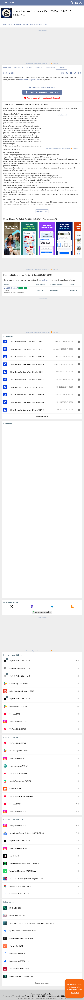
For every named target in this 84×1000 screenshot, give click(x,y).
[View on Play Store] (71, 73)
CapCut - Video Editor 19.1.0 (20, 668)
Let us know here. (47, 994)
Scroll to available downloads (43, 92)
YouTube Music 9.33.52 (18, 729)
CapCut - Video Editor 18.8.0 (20, 661)
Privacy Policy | (30, 996)
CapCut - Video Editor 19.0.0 (20, 676)
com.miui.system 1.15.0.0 (19, 766)
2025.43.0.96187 (12, 288)
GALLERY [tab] (29, 67)
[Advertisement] (42, 46)
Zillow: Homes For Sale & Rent (23, 24)
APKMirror (9, 3)
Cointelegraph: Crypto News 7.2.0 (21, 938)
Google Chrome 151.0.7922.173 (21, 886)
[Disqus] (42, 511)
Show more (41, 211)
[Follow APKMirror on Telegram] (52, 607)
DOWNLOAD (38, 67)
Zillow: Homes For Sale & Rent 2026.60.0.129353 (27, 357)
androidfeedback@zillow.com (29, 80)
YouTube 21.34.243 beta (18, 774)
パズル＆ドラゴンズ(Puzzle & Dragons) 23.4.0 (26, 879)
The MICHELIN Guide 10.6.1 (19, 969)
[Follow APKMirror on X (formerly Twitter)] (11, 607)
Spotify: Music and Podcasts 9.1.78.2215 (24, 864)
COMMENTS (61, 67)
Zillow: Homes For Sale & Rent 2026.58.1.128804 (27, 372)
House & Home (8, 73)
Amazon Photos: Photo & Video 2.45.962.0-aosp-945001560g (32, 923)
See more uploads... (42, 416)
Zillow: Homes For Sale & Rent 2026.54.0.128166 (27, 402)
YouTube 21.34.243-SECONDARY (21, 796)
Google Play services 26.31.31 (20, 781)
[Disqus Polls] (42, 454)
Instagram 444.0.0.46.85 (18, 848)
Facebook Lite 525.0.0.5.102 (19, 894)
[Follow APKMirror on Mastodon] (32, 607)
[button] (62, 73)
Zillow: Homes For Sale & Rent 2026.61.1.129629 (27, 349)
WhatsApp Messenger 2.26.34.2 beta (23, 871)
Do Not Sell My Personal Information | (48, 996)
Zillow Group (20, 15)
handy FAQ (45, 280)
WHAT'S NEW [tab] (7, 67)
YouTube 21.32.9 (15, 804)
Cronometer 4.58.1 (16, 946)
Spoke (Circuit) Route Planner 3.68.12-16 (24, 931)
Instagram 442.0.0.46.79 (18, 758)
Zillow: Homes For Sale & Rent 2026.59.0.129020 (27, 364)
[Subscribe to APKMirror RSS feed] (72, 607)
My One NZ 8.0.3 (15, 908)
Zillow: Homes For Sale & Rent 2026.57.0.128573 (27, 380)
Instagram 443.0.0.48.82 (18, 811)
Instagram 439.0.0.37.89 (18, 722)
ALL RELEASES (50, 67)
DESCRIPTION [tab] (18, 67)
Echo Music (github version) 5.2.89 (22, 691)
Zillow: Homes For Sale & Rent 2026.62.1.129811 (27, 342)
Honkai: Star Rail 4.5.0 (17, 916)
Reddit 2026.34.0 (15, 789)
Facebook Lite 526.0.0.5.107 (19, 954)
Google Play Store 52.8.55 (19, 751)
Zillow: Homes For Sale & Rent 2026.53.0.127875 (27, 410)
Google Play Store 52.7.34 (19, 684)
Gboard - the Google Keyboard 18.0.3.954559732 (27, 833)
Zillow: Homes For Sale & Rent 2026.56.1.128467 (27, 387)
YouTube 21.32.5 (15, 714)
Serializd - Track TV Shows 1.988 (21, 976)
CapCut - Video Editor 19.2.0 (20, 841)
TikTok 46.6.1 (14, 856)
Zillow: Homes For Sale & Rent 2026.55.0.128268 (27, 395)
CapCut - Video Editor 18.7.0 (20, 699)
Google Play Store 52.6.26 (19, 706)
